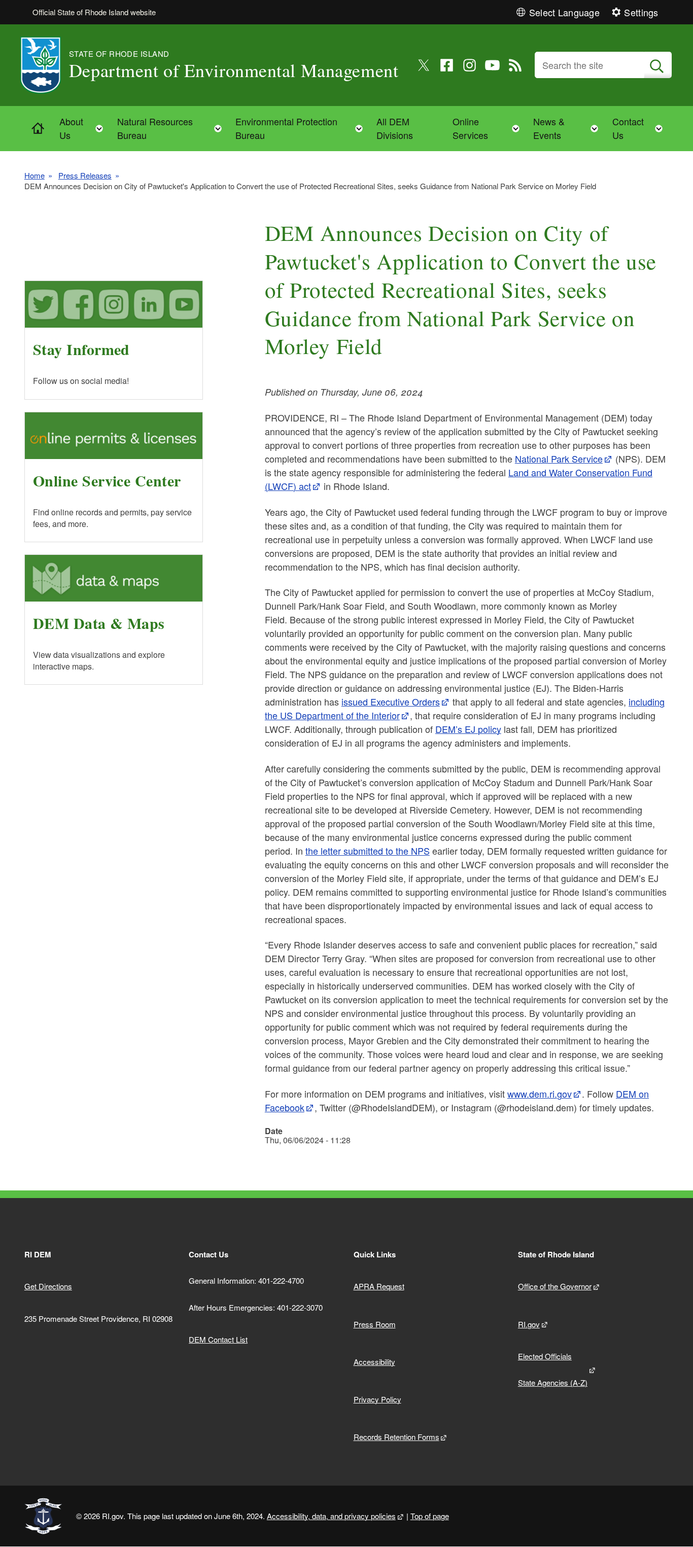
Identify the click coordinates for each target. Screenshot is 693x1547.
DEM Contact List (218, 1339)
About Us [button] (84, 128)
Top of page (429, 1515)
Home (34, 175)
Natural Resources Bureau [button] (172, 128)
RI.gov (529, 1324)
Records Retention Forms (396, 1436)
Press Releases (85, 175)
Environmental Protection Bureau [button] (302, 128)
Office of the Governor (555, 1286)
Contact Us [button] (640, 128)
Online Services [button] (489, 128)
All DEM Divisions (394, 128)
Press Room (375, 1324)
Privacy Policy (377, 1399)
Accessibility (374, 1361)
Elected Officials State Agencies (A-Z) (552, 1369)
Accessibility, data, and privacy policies (331, 1515)
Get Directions (48, 1286)
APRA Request (379, 1286)
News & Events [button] (568, 128)
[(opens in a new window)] (423, 65)
